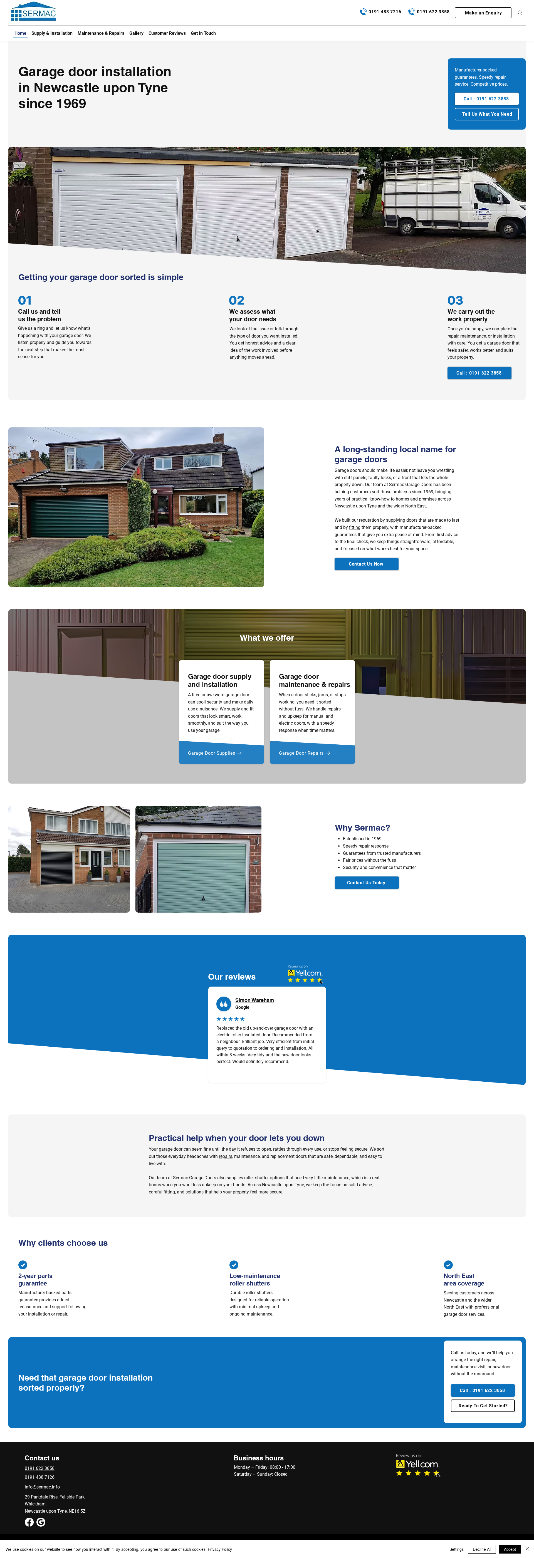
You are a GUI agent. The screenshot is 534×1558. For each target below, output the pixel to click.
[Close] (527, 1549)
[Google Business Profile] (40, 1522)
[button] (483, 12)
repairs (225, 1156)
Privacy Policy (220, 1549)
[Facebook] (29, 1522)
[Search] (520, 12)
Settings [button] (456, 1549)
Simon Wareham (254, 1000)
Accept (510, 1549)
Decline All (482, 1549)
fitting (354, 527)
